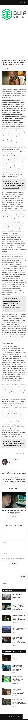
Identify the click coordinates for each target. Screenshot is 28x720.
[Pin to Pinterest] (21, 454)
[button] (3, 505)
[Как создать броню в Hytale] (6, 658)
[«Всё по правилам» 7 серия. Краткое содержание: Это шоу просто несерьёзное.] (6, 692)
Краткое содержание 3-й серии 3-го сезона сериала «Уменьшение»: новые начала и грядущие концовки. (19, 702)
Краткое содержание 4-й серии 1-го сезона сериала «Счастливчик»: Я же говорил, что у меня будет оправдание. (19, 606)
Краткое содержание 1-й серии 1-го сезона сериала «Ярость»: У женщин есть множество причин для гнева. (18, 618)
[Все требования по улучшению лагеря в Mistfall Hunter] (6, 597)
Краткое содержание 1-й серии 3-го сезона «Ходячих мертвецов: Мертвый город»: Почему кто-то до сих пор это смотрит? (18, 640)
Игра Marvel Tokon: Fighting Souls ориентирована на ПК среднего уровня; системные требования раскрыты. (18, 680)
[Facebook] (17, 2)
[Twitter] (18, 2)
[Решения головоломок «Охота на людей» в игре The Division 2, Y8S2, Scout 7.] (6, 629)
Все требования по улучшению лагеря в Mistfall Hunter (17, 596)
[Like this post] (17, 454)
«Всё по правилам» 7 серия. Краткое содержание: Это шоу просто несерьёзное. (18, 691)
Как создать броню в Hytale (18, 656)
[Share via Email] (23, 454)
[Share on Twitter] (20, 454)
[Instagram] (20, 2)
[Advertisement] (14, 41)
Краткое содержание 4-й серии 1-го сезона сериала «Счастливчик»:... (14, 512)
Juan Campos (10, 68)
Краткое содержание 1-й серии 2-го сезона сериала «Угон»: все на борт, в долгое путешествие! (18, 668)
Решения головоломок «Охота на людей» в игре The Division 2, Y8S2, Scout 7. (19, 629)
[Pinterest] (22, 2)
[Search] (26, 2)
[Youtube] (24, 2)
